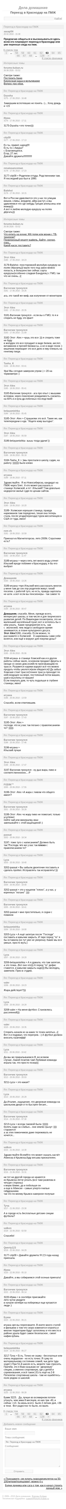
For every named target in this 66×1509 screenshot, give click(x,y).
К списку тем (11, 50)
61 (35, 52)
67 (24, 55)
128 (42, 55)
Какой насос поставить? (17, 245)
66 (18, 55)
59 (22, 52)
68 (30, 55)
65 (59, 52)
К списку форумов (52, 58)
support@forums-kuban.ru (37, 1498)
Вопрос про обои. (14, 83)
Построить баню (13, 78)
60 (28, 52)
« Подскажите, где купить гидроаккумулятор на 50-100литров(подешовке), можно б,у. (32, 1480)
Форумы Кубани (39, 1496)
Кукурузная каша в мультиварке (22, 81)
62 (41, 52)
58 (16, 52)
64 (53, 52)
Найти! (58, 18)
